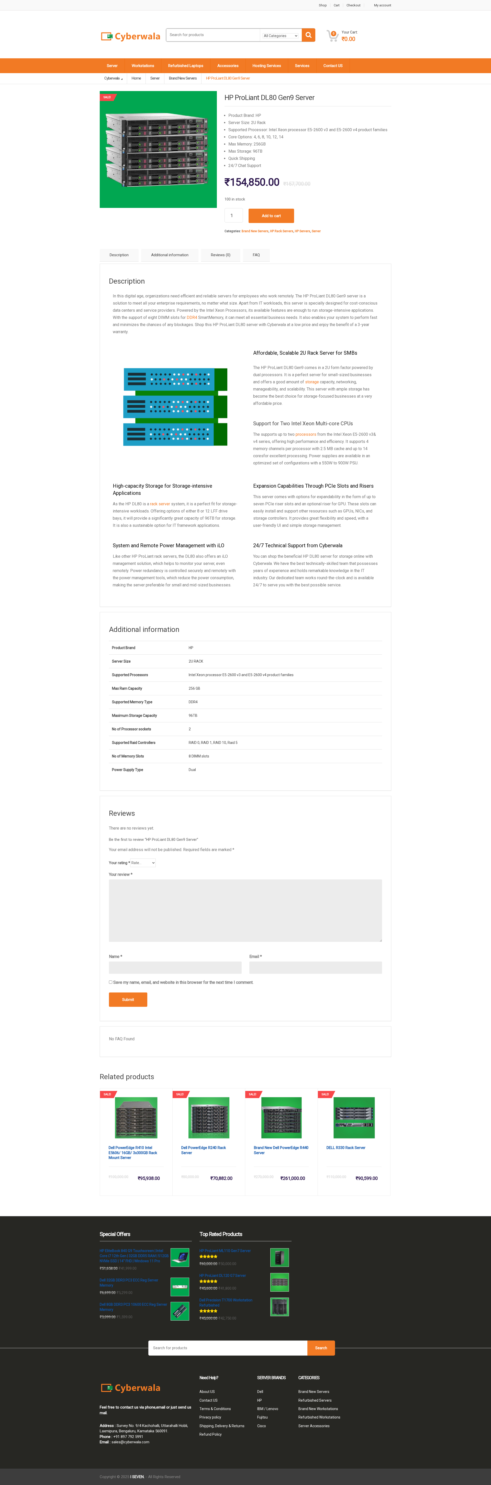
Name (115, 956)
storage (312, 381)
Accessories (228, 65)
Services (302, 65)
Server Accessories (314, 1426)
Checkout (354, 5)
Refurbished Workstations (319, 1417)
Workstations (143, 65)
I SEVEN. (137, 1477)
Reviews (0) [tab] (220, 255)
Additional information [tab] (169, 255)
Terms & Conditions (215, 1409)
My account (382, 5)
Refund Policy (210, 1434)
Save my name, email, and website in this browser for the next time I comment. (183, 982)
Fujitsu (262, 1417)
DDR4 (192, 317)
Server (112, 65)
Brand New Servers (255, 231)
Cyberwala (112, 78)
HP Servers (302, 231)
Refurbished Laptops (185, 65)
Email (255, 956)
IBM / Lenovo (267, 1409)
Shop (323, 5)
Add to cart (271, 216)
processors (305, 434)
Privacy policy (210, 1417)
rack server (160, 503)
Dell (260, 1392)
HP (259, 1400)
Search (321, 1348)
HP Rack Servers (281, 231)
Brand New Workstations (318, 1409)
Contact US (333, 65)
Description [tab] (119, 255)
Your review (120, 874)
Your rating (119, 863)
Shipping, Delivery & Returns (221, 1426)
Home (136, 78)
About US (207, 1392)
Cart (337, 5)
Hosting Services (267, 65)
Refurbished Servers (315, 1400)
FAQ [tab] (256, 255)
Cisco (261, 1426)
